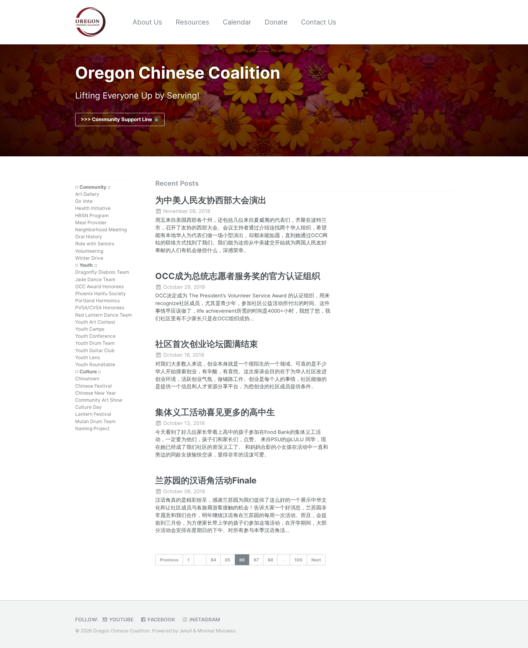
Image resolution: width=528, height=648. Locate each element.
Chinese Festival (93, 386)
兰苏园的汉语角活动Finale (205, 480)
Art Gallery (87, 194)
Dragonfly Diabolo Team (102, 272)
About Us (147, 22)
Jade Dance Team (95, 279)
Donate (276, 22)
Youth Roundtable (95, 364)
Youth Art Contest (95, 322)
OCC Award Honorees (99, 286)
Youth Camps (90, 329)
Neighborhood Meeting (101, 230)
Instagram (204, 619)
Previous (169, 559)
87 (256, 559)
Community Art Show (99, 400)
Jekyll (185, 631)
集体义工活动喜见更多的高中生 (215, 412)
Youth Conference (95, 336)
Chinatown (87, 379)
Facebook (160, 619)
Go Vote (84, 201)
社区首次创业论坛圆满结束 (206, 344)
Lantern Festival (93, 414)
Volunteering (89, 251)
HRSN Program (91, 215)
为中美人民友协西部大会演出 (210, 200)
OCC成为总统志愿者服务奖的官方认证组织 (237, 276)
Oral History (88, 237)
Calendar (237, 22)
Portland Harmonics (97, 301)
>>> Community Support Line (117, 119)
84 (213, 559)
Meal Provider (91, 222)
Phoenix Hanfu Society (100, 293)
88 (270, 559)
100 (298, 559)
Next (316, 559)
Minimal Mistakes (216, 631)
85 (227, 559)
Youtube (121, 619)
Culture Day (88, 407)
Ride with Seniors (94, 244)
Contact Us (318, 22)
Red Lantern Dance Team (103, 315)
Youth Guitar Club (95, 350)
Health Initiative (93, 208)
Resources (192, 22)
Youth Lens (87, 357)
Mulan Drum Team (95, 421)
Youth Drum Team (95, 343)
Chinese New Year (95, 393)
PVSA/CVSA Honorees (99, 308)
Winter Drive (89, 258)
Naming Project (92, 428)
